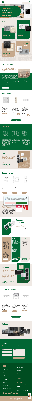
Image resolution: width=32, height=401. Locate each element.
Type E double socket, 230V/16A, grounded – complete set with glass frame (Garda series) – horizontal (25, 109)
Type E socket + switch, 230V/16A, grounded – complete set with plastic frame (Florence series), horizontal (26, 305)
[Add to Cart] (8, 114)
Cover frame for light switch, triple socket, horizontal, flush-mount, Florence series (16, 305)
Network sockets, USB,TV (20, 367)
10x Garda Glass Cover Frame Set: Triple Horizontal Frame (25, 188)
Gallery (4, 370)
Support (4, 373)
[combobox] (26, 3)
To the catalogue (16, 120)
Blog (3, 372)
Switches (18, 368)
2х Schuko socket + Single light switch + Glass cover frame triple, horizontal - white (15, 109)
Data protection (5, 379)
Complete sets (19, 371)
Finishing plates (19, 370)
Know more (5, 259)
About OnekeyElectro (6, 367)
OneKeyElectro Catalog (6, 87)
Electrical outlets (19, 365)
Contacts (4, 375)
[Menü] (30, 393)
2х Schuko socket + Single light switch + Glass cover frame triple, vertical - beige (5, 109)
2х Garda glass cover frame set (15, 187)
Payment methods (5, 382)
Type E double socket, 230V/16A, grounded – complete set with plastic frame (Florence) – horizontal (6, 305)
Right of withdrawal (5, 385)
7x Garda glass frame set (5, 187)
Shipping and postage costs (7, 388)
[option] (6, 105)
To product (4, 192)
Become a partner (5, 369)
